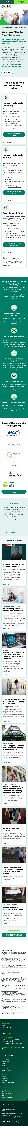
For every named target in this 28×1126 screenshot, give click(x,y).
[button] (7, 2)
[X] (5, 1055)
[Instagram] (9, 1055)
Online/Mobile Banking (14, 187)
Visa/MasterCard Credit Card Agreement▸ (9, 991)
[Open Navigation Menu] (25, 6)
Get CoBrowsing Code (10, 1121)
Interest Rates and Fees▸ (14, 988)
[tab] (6, 532)
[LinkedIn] (15, 1055)
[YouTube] (12, 1055)
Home (3, 27)
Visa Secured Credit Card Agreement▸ (8, 992)
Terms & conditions (7, 142)
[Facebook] (2, 1055)
